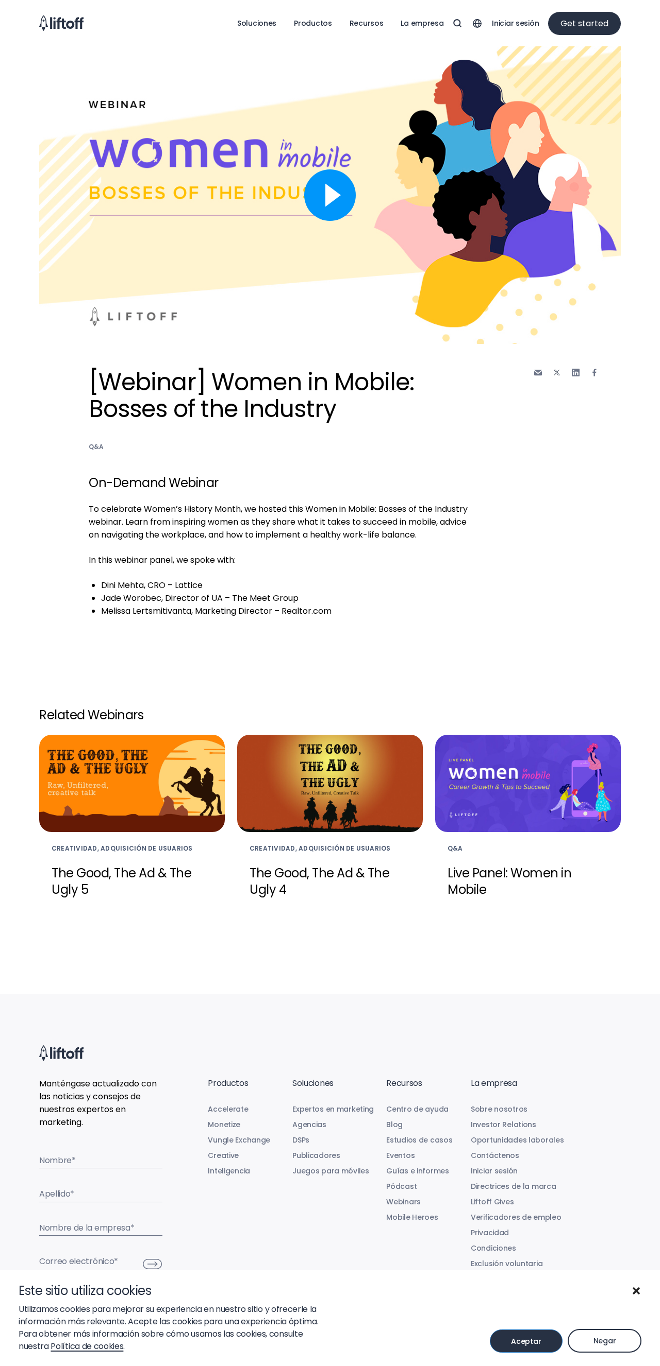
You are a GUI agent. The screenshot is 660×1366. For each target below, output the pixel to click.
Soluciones (256, 23)
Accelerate (228, 1109)
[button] (636, 1291)
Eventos (400, 1155)
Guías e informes (417, 1171)
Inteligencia (229, 1171)
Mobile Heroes (412, 1217)
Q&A (96, 446)
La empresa (422, 23)
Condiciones (493, 1248)
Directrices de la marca (513, 1186)
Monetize (224, 1124)
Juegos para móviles (330, 1171)
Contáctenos (495, 1155)
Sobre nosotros (499, 1109)
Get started (584, 23)
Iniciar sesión (515, 23)
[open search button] (457, 23)
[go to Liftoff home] (61, 23)
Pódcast (401, 1186)
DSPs (300, 1140)
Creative (223, 1155)
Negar (604, 1341)
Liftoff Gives (492, 1202)
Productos (313, 23)
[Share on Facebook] (594, 372)
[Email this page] (538, 372)
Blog (394, 1124)
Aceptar (526, 1341)
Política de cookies (87, 1346)
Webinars (403, 1202)
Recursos (367, 23)
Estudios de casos (419, 1140)
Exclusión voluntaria (506, 1263)
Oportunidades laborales (517, 1140)
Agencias (309, 1124)
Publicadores (316, 1155)
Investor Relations (503, 1124)
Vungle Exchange (239, 1140)
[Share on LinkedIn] (576, 372)
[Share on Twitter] (557, 373)
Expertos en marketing (333, 1109)
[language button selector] (477, 23)
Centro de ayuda (417, 1109)
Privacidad (490, 1232)
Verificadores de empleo (516, 1217)
